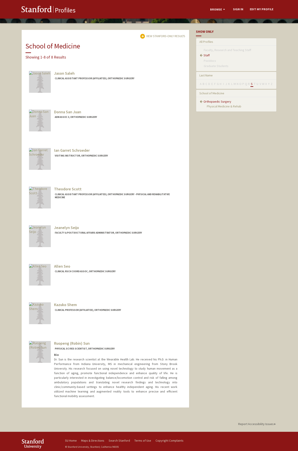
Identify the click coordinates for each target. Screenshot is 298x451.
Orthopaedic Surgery (217, 101)
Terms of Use (142, 440)
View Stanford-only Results (165, 36)
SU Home (71, 440)
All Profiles (206, 42)
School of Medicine (211, 93)
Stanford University (39, 443)
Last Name (206, 75)
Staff (207, 55)
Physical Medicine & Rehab (224, 106)
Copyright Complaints (169, 440)
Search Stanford (119, 440)
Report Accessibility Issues (256, 424)
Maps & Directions (92, 440)
